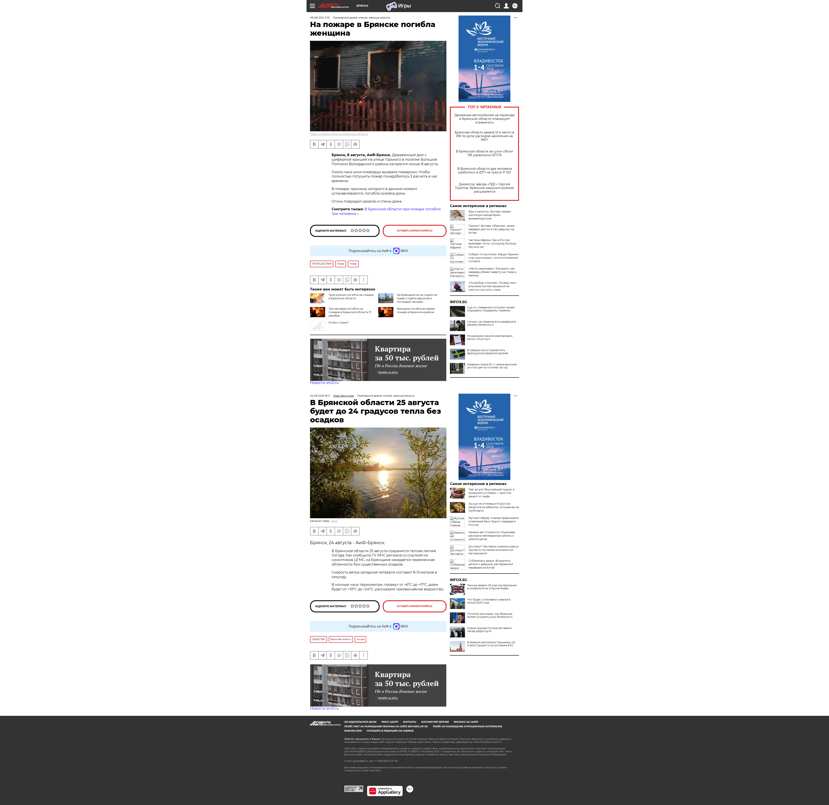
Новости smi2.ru (324, 383)
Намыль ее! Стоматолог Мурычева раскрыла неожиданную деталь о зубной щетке (491, 536)
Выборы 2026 (353, 730)
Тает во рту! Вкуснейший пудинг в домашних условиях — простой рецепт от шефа (491, 493)
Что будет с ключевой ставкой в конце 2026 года (488, 601)
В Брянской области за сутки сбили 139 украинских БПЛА (484, 153)
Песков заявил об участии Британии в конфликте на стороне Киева (492, 587)
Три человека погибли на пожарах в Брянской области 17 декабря (350, 312)
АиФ (334, 521)
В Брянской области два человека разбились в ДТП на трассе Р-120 (484, 170)
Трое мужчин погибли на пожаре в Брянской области (351, 296)
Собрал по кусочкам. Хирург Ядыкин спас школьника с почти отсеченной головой (493, 258)
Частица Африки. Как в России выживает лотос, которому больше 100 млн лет (492, 243)
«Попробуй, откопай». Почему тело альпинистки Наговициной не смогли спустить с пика (492, 286)
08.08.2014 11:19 (319, 17)
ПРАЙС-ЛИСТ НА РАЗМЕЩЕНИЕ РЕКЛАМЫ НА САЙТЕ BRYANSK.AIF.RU (386, 726)
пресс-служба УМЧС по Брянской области (339, 134)
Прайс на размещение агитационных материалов (467, 726)
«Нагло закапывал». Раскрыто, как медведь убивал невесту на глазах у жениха (492, 272)
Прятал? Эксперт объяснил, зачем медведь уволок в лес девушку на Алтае (491, 229)
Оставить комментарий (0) (414, 230)
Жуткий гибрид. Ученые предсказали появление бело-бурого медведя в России (493, 521)
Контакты (409, 722)
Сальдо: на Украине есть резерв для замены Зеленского (491, 323)
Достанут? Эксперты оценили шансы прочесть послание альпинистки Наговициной (493, 550)
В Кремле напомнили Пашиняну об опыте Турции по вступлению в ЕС (491, 644)
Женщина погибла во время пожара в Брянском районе (416, 310)
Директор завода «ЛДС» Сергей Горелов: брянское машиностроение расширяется (484, 187)
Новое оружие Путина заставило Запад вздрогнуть (489, 630)
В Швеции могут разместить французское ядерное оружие (487, 352)
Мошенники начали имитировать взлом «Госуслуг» (490, 337)
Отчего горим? (339, 322)
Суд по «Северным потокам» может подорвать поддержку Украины (491, 309)
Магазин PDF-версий (435, 722)
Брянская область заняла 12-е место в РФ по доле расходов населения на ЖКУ (484, 136)
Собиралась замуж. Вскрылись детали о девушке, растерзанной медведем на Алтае (490, 564)
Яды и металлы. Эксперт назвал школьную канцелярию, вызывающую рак (489, 215)
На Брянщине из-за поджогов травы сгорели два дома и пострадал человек (417, 298)
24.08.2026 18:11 (320, 395)
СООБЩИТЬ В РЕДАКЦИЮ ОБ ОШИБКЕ (390, 730)
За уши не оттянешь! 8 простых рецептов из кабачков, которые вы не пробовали (493, 507)
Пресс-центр (389, 722)
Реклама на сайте (466, 722)
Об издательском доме (360, 722)
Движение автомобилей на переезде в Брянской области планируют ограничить (484, 118)
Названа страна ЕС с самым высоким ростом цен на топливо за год (492, 366)
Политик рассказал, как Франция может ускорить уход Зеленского (490, 615)
